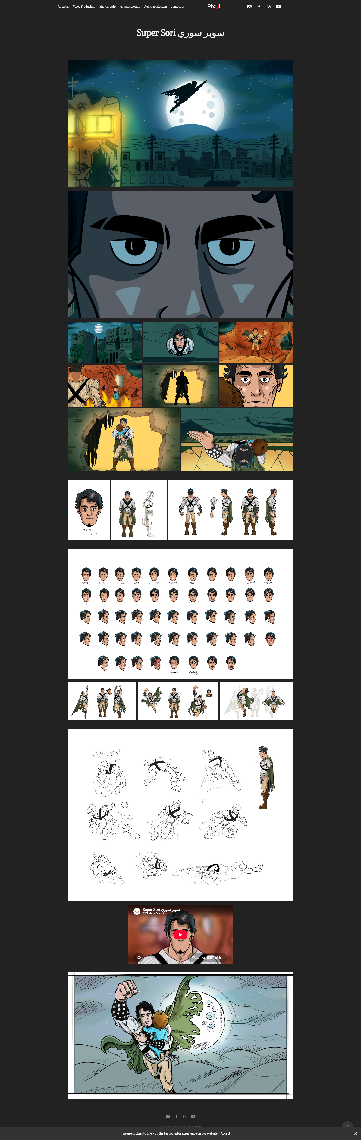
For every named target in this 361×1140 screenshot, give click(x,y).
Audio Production (155, 6)
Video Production (84, 6)
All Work (63, 6)
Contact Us (178, 6)
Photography (107, 6)
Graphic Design (130, 6)
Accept (225, 1133)
